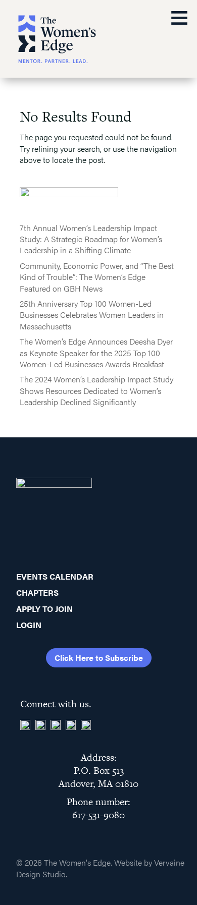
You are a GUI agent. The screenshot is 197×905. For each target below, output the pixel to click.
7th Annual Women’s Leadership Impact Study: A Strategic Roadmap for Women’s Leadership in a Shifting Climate (91, 239)
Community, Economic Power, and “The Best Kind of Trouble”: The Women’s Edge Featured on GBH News (97, 277)
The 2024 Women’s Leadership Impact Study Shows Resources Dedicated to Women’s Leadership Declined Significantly (96, 390)
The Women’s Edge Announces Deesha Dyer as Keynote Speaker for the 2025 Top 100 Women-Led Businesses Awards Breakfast (96, 352)
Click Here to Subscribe (99, 657)
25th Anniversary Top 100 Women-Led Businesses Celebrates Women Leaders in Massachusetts (92, 315)
